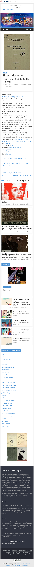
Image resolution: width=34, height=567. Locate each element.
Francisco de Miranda (7, 377)
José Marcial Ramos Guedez (9, 390)
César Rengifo (5, 372)
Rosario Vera (17, 292)
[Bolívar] (14, 184)
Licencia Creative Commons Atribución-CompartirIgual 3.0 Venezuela (18, 564)
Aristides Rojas (5, 364)
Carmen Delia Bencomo (7, 367)
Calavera (6, 290)
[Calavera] (17, 268)
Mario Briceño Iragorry (7, 416)
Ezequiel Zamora (5, 375)
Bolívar (4, 202)
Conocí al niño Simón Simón (20, 312)
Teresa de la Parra (6, 426)
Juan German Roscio (6, 405)
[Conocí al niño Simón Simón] (6, 311)
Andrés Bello (4, 357)
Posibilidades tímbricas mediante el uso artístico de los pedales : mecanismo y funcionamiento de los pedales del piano (16, 256)
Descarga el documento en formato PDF (13, 158)
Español (8, 154)
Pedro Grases (5, 418)
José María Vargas (6, 393)
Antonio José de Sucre (7, 362)
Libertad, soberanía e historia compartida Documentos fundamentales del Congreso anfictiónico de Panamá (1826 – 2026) (21, 303)
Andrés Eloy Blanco (6, 359)
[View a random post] (31, 29)
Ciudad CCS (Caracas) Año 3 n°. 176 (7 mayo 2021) (15, 164)
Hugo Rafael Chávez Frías (8, 382)
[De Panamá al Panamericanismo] (6, 338)
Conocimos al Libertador (8, 9)
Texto (9, 287)
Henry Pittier (4, 380)
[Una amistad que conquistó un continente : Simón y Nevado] (6, 328)
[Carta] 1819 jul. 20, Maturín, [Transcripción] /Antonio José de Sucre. (16, 174)
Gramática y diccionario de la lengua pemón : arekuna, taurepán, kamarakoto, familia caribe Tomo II (17, 228)
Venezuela (8, 143)
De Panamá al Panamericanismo (22, 339)
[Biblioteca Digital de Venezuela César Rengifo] (17, 14)
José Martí (4, 395)
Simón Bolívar (12, 152)
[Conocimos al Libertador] (6, 320)
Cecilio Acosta (5, 369)
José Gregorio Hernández (8, 387)
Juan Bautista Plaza (6, 403)
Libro (5, 72)
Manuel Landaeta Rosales (8, 413)
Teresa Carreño (5, 423)
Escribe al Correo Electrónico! (17, 541)
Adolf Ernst (4, 354)
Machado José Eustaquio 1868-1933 (12, 97)
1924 (12, 145)
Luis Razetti (4, 411)
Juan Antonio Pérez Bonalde (9, 400)
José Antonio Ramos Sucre (8, 385)
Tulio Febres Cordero (7, 429)
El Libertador (24, 84)
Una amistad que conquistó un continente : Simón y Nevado (21, 330)
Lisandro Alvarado (6, 408)
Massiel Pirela (15, 84)
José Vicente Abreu (6, 398)
